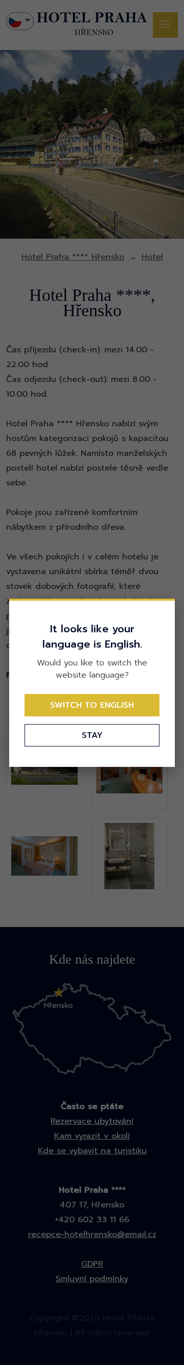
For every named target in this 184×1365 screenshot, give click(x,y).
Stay (92, 735)
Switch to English (92, 705)
